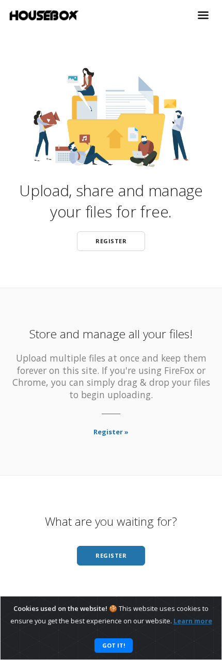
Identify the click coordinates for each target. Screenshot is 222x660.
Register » (111, 431)
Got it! (113, 645)
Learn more (192, 620)
